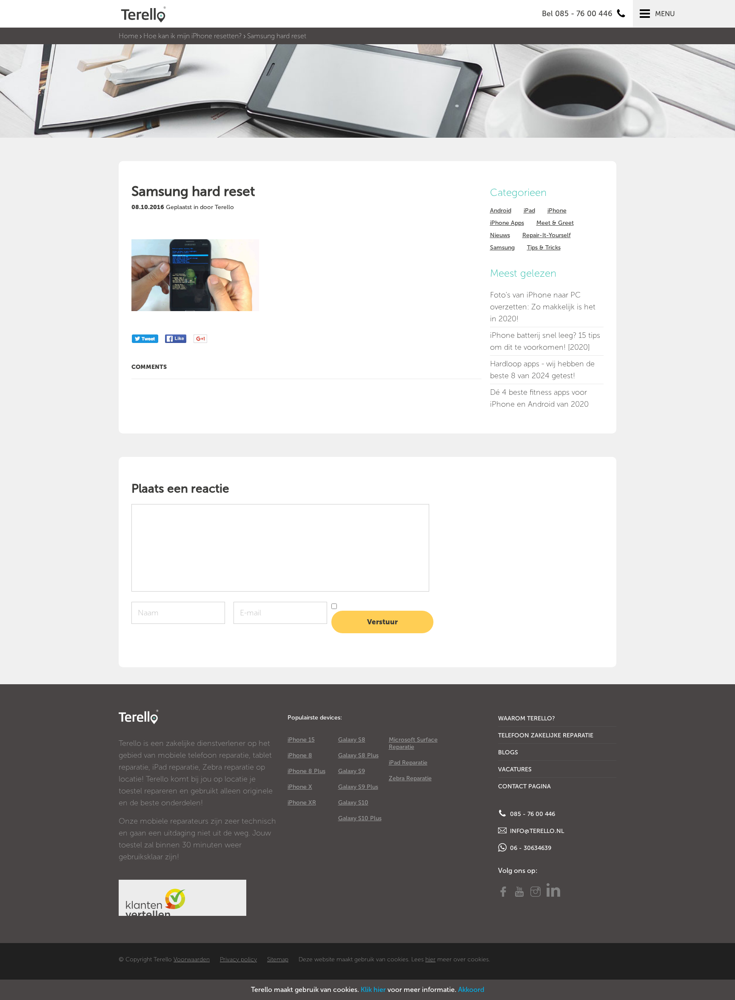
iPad (529, 210)
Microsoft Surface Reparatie (413, 743)
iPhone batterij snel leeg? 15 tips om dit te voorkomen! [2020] (545, 341)
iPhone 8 (300, 755)
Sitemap (277, 959)
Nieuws (500, 235)
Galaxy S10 (353, 802)
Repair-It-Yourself (546, 235)
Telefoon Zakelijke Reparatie (545, 735)
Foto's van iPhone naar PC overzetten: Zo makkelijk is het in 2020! (542, 306)
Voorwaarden (192, 959)
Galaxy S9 (351, 771)
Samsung (502, 247)
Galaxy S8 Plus (358, 755)
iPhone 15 (301, 739)
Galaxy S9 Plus (358, 786)
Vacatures (515, 769)
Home (128, 36)
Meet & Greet (555, 223)
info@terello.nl (536, 831)
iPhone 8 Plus (306, 771)
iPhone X (300, 786)
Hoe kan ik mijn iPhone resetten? (192, 36)
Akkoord (471, 990)
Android (500, 210)
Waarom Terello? (526, 718)
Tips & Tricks (544, 247)
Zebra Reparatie (410, 778)
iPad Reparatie (408, 762)
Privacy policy (238, 959)
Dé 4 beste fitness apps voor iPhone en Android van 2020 (539, 398)
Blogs (508, 752)
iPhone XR (302, 802)
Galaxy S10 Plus (360, 818)
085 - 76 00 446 (531, 814)
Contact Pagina (524, 786)
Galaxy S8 (351, 739)
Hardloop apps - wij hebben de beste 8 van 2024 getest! (542, 369)
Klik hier (373, 990)
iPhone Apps (507, 223)
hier (430, 959)
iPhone (557, 210)
